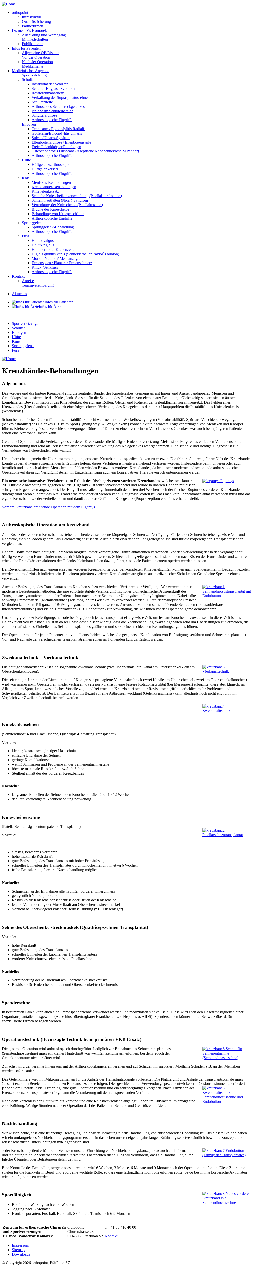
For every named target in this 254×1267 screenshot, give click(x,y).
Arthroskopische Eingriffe (52, 120)
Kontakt (18, 276)
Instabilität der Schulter (50, 84)
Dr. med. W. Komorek (29, 30)
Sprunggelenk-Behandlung (53, 227)
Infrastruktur (31, 17)
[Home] (9, 4)
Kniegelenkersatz (45, 191)
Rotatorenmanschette (48, 93)
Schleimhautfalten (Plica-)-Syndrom (60, 200)
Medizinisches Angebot (30, 71)
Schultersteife (42, 102)
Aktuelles (19, 294)
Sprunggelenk (33, 223)
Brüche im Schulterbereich (52, 111)
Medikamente (32, 66)
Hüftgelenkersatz (45, 169)
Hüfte (26, 160)
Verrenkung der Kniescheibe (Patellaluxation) (67, 205)
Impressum (20, 1245)
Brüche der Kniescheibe (50, 209)
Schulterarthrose (44, 115)
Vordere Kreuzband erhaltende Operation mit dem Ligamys (48, 507)
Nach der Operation (37, 62)
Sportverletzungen (36, 75)
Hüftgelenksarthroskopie (51, 164)
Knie (26, 178)
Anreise (28, 281)
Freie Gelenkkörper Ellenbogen (56, 147)
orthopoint (20, 12)
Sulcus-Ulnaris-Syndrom (51, 138)
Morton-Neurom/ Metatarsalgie (56, 258)
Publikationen (32, 44)
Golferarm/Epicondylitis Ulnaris (57, 133)
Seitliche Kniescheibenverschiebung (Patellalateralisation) (77, 196)
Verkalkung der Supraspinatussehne (60, 97)
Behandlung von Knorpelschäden (58, 214)
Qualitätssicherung (36, 21)
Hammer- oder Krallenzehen (54, 249)
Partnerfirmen (32, 26)
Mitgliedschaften (35, 39)
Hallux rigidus (43, 245)
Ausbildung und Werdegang (44, 35)
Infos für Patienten (26, 48)
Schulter (28, 79)
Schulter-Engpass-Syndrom (53, 88)
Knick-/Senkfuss (45, 267)
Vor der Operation (36, 57)
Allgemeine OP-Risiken (40, 53)
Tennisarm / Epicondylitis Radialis (58, 129)
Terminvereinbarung (38, 285)
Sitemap (18, 1250)
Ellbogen (29, 124)
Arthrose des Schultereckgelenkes (58, 106)
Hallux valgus (43, 240)
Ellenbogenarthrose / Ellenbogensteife (61, 142)
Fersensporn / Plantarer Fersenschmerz (62, 263)
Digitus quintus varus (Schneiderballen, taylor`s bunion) (75, 254)
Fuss (25, 236)
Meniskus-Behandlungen (51, 182)
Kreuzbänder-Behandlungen (54, 187)
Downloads (21, 1254)
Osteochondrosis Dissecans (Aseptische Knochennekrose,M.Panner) (85, 151)
